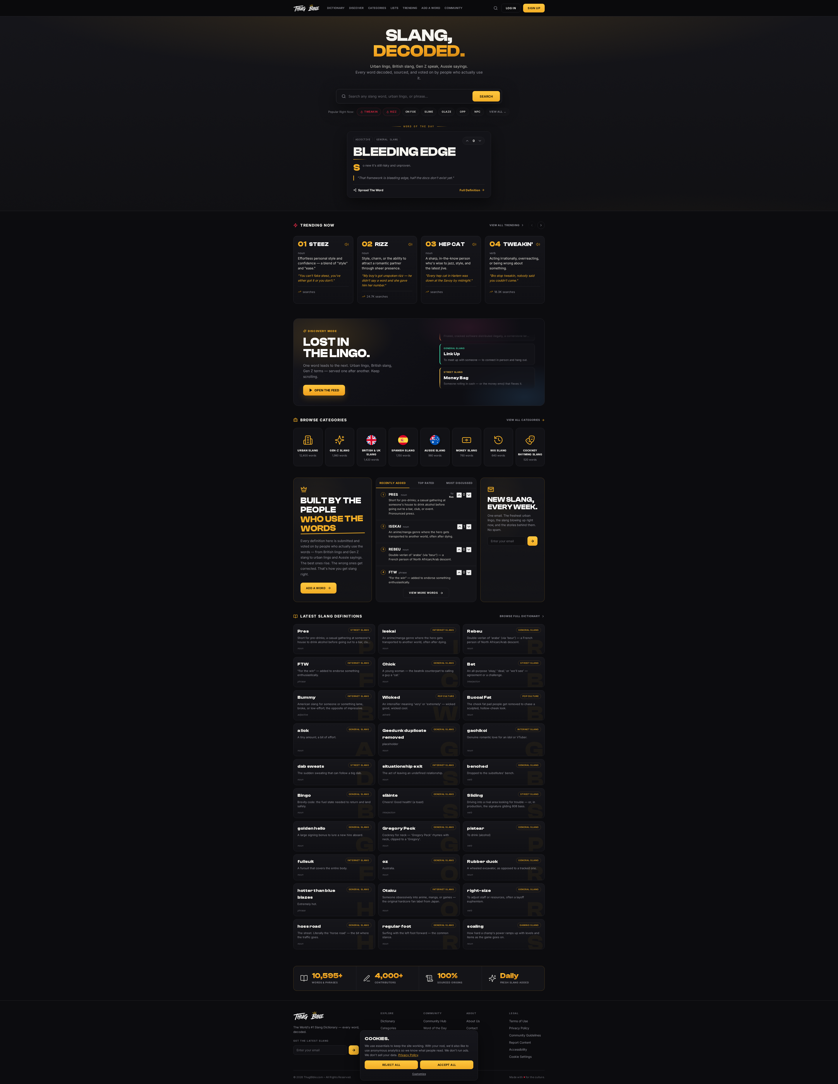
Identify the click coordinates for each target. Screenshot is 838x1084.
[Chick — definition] (419, 672)
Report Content (520, 1042)
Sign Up (534, 8)
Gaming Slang (529, 925)
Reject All (391, 1065)
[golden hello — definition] (334, 836)
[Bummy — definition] (334, 705)
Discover (356, 8)
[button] (541, 225)
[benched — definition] (503, 772)
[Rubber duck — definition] (503, 867)
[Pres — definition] (334, 639)
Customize (419, 1073)
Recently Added (393, 483)
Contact (472, 1028)
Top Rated (426, 483)
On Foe (410, 111)
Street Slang (359, 630)
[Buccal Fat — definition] (503, 705)
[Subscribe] (532, 541)
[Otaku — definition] (419, 900)
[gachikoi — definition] (503, 740)
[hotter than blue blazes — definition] (334, 900)
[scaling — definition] (503, 934)
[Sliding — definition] (503, 803)
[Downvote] (479, 140)
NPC (477, 111)
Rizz (393, 111)
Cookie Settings (520, 1056)
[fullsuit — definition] (334, 867)
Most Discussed (459, 483)
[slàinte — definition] (419, 803)
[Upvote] (467, 140)
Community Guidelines (525, 1035)
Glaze (446, 111)
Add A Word (430, 8)
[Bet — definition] (503, 672)
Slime (428, 111)
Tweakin (371, 111)
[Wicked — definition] (419, 705)
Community (453, 8)
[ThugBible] (306, 8)
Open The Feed (326, 390)
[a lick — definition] (334, 740)
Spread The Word (370, 190)
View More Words (423, 592)
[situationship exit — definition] (419, 772)
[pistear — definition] (503, 836)
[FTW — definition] (334, 672)
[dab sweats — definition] (334, 772)
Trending (410, 8)
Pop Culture (446, 696)
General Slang (528, 630)
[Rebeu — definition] (503, 639)
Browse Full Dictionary (520, 616)
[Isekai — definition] (419, 639)
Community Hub (434, 1021)
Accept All (447, 1065)
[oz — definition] (419, 867)
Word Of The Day (419, 126)
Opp (463, 111)
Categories (377, 8)
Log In (511, 8)
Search (486, 96)
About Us (473, 1021)
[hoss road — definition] (334, 934)
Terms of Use (518, 1021)
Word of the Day (435, 1028)
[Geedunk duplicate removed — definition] (419, 740)
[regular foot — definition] (419, 934)
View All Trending (504, 225)
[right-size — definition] (503, 900)
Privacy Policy (519, 1028)
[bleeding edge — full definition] (419, 165)
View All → (497, 111)
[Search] (496, 8)
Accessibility (518, 1049)
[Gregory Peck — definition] (419, 836)
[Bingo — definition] (334, 803)
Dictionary (336, 8)
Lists (394, 8)
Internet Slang (443, 630)
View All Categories (523, 420)
